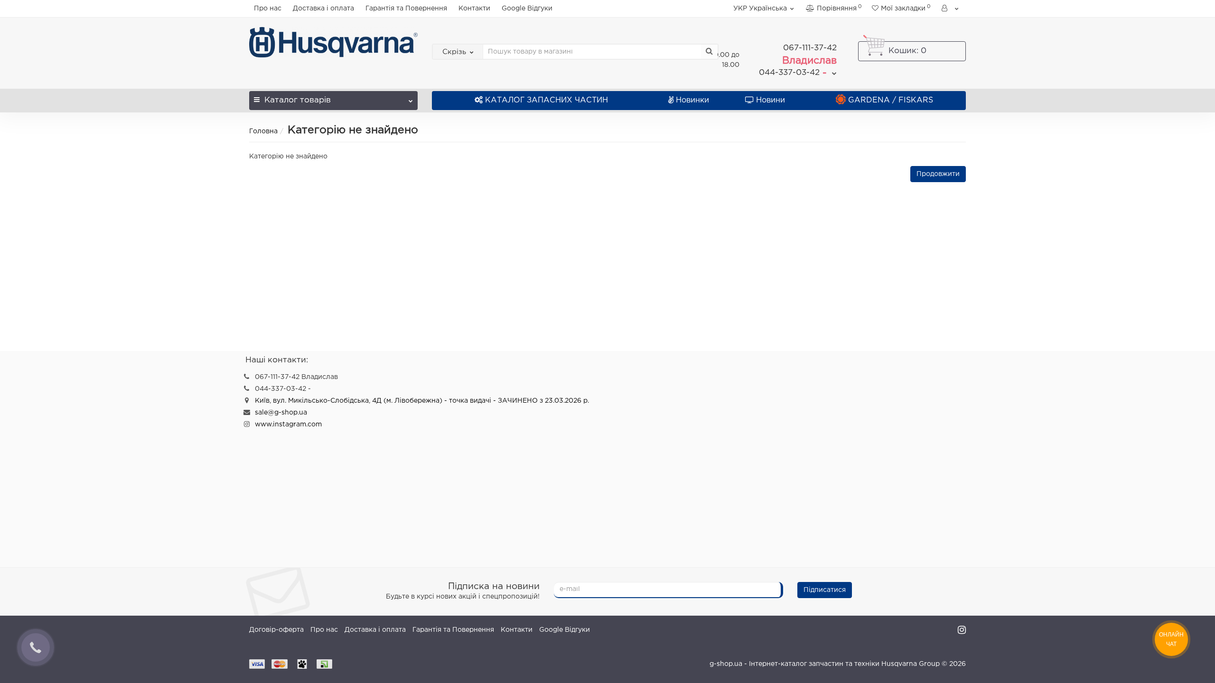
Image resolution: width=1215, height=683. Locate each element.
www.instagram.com (288, 424)
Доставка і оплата (323, 8)
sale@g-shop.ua (281, 412)
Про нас (267, 8)
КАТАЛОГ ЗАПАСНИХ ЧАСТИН (546, 100)
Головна (263, 131)
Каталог (297, 100)
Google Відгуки (527, 8)
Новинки (692, 100)
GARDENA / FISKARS (890, 100)
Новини (770, 100)
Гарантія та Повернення (406, 8)
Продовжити (938, 174)
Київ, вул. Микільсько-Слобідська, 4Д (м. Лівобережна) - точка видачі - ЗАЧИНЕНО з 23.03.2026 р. (422, 401)
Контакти (474, 8)
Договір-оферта (276, 630)
